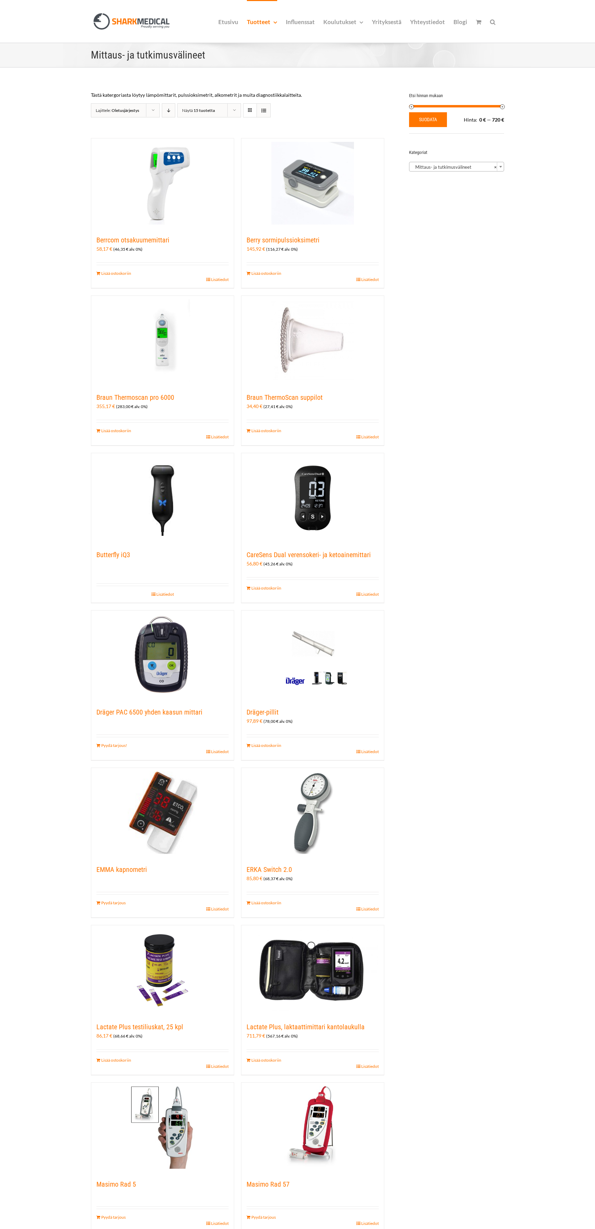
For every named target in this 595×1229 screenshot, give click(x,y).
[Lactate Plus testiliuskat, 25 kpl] (162, 970)
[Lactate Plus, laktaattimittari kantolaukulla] (312, 970)
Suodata (428, 119)
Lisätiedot (220, 279)
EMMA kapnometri (121, 869)
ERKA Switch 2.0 (269, 869)
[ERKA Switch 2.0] (312, 812)
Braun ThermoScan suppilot (285, 397)
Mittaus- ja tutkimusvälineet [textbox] (454, 167)
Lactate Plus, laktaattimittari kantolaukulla (306, 1027)
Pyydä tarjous (113, 902)
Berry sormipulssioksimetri (283, 240)
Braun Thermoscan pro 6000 (135, 397)
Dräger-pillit (263, 712)
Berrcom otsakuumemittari (132, 240)
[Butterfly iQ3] (162, 498)
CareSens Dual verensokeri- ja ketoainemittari (309, 555)
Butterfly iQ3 (113, 555)
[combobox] (456, 166)
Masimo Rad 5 (116, 1184)
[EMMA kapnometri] (162, 812)
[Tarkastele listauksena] (263, 110)
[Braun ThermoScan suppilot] (312, 340)
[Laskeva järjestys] (168, 110)
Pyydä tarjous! (114, 745)
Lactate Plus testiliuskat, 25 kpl (139, 1027)
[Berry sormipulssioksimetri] (312, 183)
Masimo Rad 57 (268, 1184)
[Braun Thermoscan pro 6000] (162, 340)
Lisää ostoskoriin (116, 273)
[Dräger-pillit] (312, 655)
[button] (492, 21)
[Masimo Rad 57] (312, 1127)
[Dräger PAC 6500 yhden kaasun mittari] (162, 655)
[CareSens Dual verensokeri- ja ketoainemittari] (312, 498)
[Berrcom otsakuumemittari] (162, 183)
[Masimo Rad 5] (162, 1127)
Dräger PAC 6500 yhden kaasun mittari (149, 712)
